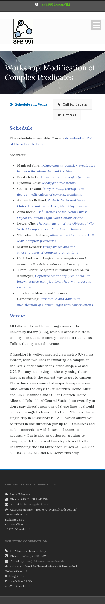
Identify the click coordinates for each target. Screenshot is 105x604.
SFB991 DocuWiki (56, 4)
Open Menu (96, 25)
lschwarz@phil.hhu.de (35, 504)
